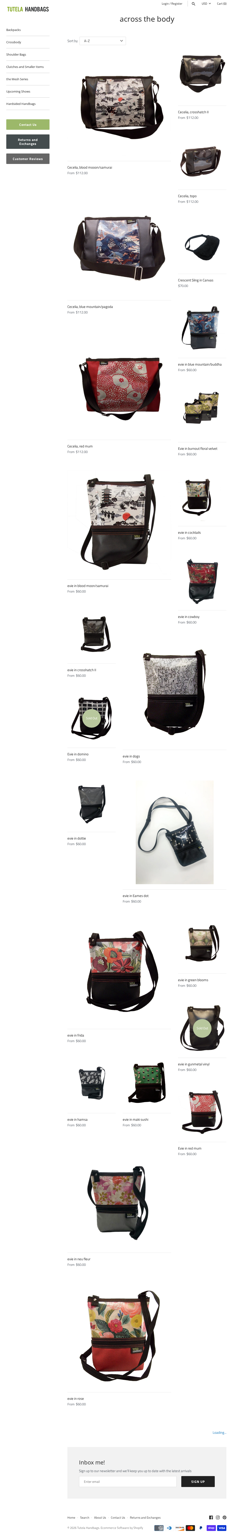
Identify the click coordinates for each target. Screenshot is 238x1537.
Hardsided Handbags (21, 104)
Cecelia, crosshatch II (193, 112)
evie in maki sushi (135, 1119)
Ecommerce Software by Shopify (122, 1528)
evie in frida (75, 1035)
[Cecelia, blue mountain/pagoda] (119, 243)
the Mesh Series (17, 79)
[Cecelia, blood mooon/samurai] (119, 104)
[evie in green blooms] (202, 944)
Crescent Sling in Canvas (195, 280)
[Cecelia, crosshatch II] (202, 76)
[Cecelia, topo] (202, 160)
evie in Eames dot (136, 895)
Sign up (198, 1481)
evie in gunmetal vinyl (193, 1064)
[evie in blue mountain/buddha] (202, 328)
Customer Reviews (28, 158)
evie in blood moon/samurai (87, 585)
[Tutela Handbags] (28, 9)
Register (176, 3)
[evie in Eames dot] (174, 832)
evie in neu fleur (78, 1259)
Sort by (72, 40)
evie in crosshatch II (81, 670)
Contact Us (28, 124)
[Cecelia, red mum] (119, 383)
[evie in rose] (119, 1335)
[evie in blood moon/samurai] (119, 522)
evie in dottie (76, 838)
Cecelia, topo (187, 196)
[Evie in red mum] (202, 1112)
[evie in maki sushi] (147, 1084)
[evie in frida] (119, 972)
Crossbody (13, 42)
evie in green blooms (193, 980)
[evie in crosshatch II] (91, 634)
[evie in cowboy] (202, 581)
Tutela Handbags (88, 1528)
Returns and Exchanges (28, 141)
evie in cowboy (188, 616)
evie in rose (75, 1398)
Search (84, 1517)
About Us (100, 1517)
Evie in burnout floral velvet (197, 448)
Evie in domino (78, 754)
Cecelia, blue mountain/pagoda (90, 306)
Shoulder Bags (16, 54)
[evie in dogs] (174, 693)
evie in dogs (131, 756)
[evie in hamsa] (91, 1084)
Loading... (219, 1432)
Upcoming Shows (18, 91)
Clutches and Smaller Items (25, 67)
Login (165, 3)
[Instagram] (218, 1518)
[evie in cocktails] (202, 497)
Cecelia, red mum (80, 446)
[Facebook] (211, 1518)
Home (71, 1517)
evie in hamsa (77, 1119)
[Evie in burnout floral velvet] (202, 413)
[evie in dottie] (91, 802)
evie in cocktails (189, 532)
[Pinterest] (224, 1518)
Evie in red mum (190, 1148)
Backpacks (13, 30)
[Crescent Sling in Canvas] (202, 244)
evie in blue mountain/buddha (200, 364)
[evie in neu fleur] (119, 1195)
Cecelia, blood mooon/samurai (89, 167)
